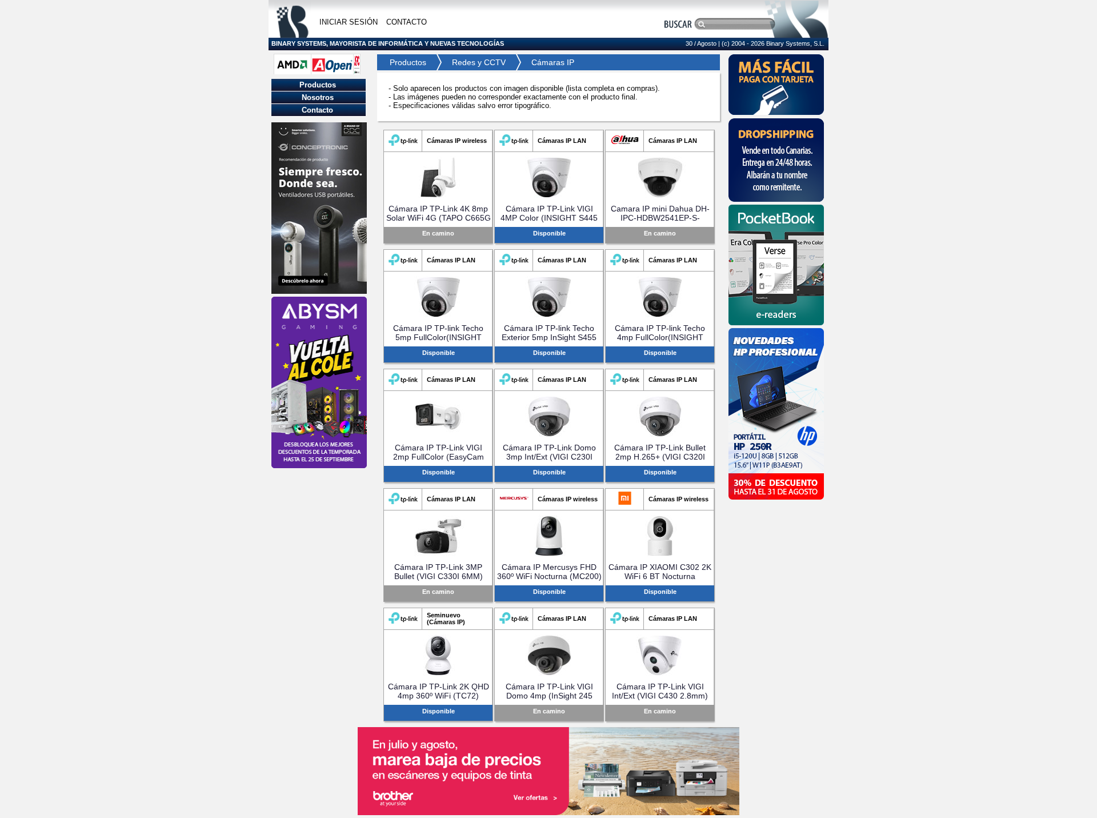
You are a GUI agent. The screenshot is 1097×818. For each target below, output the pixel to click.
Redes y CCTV (479, 62)
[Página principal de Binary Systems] (292, 34)
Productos (404, 62)
